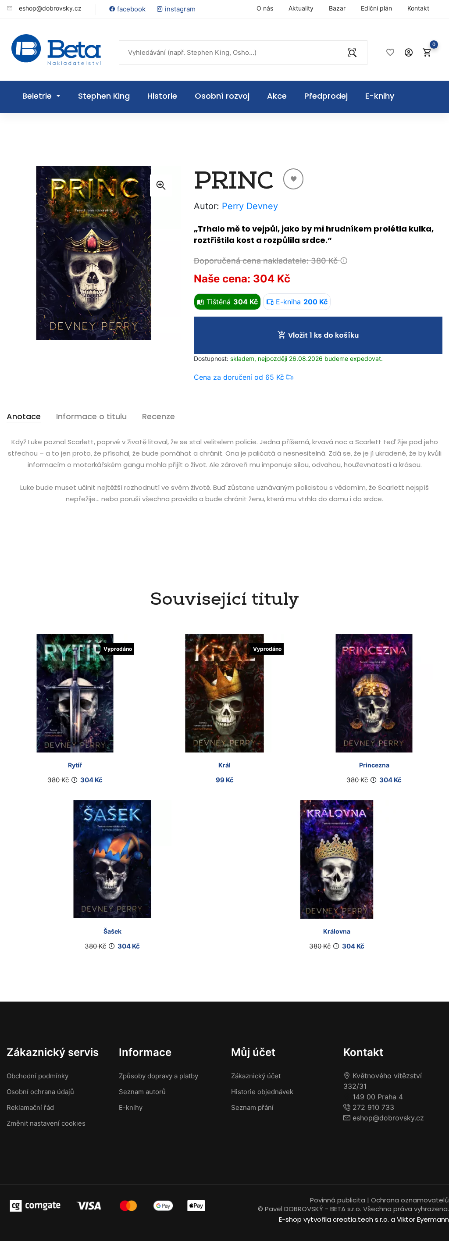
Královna (336, 931)
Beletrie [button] (38, 95)
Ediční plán (376, 8)
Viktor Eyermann (423, 1219)
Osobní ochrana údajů (40, 1092)
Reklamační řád (30, 1107)
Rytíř (75, 765)
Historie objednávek (262, 1092)
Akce (277, 95)
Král (224, 765)
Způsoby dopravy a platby (158, 1076)
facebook (130, 9)
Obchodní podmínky (37, 1076)
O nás (265, 8)
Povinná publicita (337, 1200)
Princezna (374, 765)
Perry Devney (250, 206)
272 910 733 (372, 1107)
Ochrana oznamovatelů (410, 1200)
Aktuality (301, 8)
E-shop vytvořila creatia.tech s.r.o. (334, 1219)
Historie (162, 95)
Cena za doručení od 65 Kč (240, 377)
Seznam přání (252, 1107)
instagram (179, 9)
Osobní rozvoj (222, 95)
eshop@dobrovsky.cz (49, 8)
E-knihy (379, 95)
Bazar (337, 8)
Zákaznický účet (256, 1076)
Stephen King (104, 95)
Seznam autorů (142, 1092)
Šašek (112, 931)
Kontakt (418, 8)
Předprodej (326, 95)
